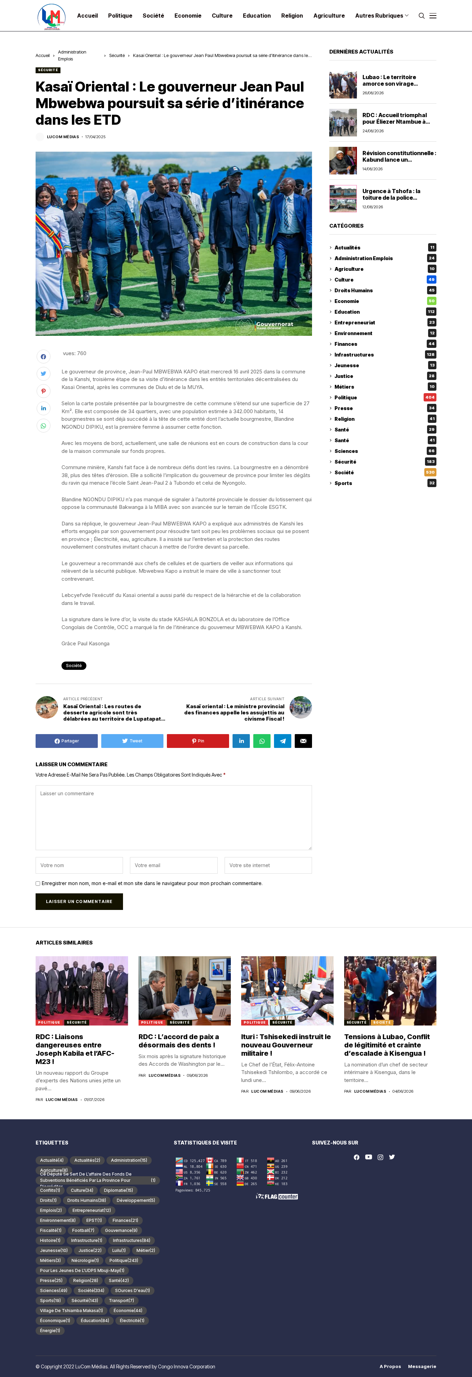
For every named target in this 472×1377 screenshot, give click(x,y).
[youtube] (368, 1157)
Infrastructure (86, 1240)
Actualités (384, 247)
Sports (384, 483)
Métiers (384, 387)
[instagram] (380, 1157)
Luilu (119, 1250)
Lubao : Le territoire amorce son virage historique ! (389, 84)
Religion (384, 419)
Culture (384, 280)
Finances (384, 344)
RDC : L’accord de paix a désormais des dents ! (179, 1041)
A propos (390, 1366)
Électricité (132, 1320)
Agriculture (384, 269)
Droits (48, 1200)
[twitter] (392, 1157)
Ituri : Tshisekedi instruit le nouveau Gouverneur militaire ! (286, 1045)
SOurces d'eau (132, 1290)
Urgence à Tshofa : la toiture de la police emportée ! (391, 198)
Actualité (52, 1160)
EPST (94, 1220)
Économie (128, 1310)
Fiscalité (51, 1230)
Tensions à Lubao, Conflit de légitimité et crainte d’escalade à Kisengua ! (387, 1045)
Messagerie (422, 1366)
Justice (384, 376)
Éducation (95, 1320)
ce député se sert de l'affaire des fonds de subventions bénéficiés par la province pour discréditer (97, 1180)
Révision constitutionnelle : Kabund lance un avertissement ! (399, 160)
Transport (121, 1300)
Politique (384, 397)
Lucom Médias (63, 137)
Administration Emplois (384, 258)
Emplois (51, 1210)
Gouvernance (121, 1230)
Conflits (50, 1190)
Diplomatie (118, 1190)
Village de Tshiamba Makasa (71, 1310)
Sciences (384, 451)
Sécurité (117, 55)
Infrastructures (384, 355)
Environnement (384, 333)
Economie (384, 301)
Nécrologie (85, 1260)
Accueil (43, 55)
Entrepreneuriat (384, 322)
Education (384, 312)
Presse (384, 408)
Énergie (50, 1330)
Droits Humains (384, 290)
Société (74, 665)
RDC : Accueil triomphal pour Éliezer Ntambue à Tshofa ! (394, 122)
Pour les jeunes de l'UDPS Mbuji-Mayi (82, 1270)
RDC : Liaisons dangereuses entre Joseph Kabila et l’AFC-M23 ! (75, 1049)
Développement (136, 1200)
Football (83, 1230)
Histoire (50, 1240)
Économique (55, 1320)
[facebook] (356, 1157)
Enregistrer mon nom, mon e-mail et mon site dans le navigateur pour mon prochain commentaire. (152, 883)
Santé (384, 430)
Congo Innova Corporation (186, 1366)
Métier (145, 1250)
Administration (129, 1160)
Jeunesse (384, 365)
